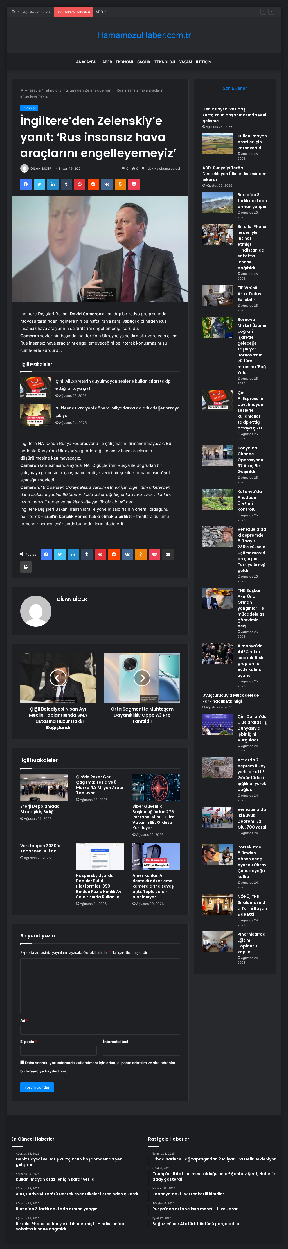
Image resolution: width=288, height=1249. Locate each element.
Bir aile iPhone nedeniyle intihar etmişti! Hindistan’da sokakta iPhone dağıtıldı (252, 247)
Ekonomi (124, 62)
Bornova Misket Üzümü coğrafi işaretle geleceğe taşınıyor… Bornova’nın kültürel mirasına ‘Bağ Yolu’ (252, 346)
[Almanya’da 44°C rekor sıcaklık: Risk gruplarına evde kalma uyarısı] (217, 653)
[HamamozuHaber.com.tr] (144, 35)
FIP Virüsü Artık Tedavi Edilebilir (250, 293)
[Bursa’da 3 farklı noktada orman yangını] (217, 202)
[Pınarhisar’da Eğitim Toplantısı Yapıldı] (217, 941)
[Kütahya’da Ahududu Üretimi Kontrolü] (217, 499)
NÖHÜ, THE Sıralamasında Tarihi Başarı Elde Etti (252, 905)
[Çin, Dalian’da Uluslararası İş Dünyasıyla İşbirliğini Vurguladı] (217, 724)
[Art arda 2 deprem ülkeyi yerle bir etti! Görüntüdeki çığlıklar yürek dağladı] (217, 767)
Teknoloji (164, 62)
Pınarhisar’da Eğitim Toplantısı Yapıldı (252, 943)
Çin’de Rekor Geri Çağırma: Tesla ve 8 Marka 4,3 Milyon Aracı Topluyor (99, 785)
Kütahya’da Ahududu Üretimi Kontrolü (250, 500)
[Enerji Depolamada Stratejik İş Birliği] (44, 787)
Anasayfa (86, 62)
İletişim (204, 62)
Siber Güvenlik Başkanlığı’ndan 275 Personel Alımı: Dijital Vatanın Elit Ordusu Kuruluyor (154, 817)
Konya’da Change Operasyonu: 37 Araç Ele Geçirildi (251, 459)
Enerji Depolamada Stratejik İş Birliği (40, 809)
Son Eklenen (235, 88)
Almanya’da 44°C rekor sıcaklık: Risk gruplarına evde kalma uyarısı (250, 660)
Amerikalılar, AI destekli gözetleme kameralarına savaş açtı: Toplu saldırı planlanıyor (153, 886)
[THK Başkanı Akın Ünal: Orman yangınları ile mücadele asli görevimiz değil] (217, 598)
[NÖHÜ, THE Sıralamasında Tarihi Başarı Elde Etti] (217, 904)
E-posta (28, 1041)
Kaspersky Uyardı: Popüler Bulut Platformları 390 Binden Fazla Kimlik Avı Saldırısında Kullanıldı (99, 886)
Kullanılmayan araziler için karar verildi (252, 142)
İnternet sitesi (115, 1041)
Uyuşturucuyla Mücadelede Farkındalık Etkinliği (230, 698)
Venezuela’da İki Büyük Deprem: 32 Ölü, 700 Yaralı (252, 818)
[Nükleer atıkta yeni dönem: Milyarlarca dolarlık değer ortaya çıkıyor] (35, 415)
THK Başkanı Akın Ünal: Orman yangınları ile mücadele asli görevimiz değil (252, 608)
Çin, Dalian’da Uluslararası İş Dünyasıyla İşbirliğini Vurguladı (252, 728)
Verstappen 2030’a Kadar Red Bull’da (40, 848)
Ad (24, 1020)
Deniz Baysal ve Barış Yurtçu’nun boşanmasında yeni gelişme (234, 115)
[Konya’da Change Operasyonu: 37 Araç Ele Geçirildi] (217, 455)
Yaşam (185, 62)
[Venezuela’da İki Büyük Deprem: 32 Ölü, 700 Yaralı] (217, 817)
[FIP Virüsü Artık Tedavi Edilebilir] (217, 295)
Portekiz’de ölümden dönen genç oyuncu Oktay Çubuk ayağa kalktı (252, 861)
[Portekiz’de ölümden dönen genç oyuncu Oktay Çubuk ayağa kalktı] (217, 854)
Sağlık (143, 62)
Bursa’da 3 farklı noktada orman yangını (252, 200)
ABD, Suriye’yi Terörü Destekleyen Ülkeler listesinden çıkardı (148, 12)
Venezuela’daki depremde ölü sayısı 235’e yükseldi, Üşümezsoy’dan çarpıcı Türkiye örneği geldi (253, 549)
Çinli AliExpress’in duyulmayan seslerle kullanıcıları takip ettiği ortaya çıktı (250, 410)
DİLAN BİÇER (40, 168)
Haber (106, 62)
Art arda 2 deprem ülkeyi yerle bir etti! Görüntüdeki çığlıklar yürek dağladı (252, 774)
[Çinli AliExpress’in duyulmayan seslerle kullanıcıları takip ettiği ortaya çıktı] (35, 388)
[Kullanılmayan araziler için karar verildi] (217, 143)
